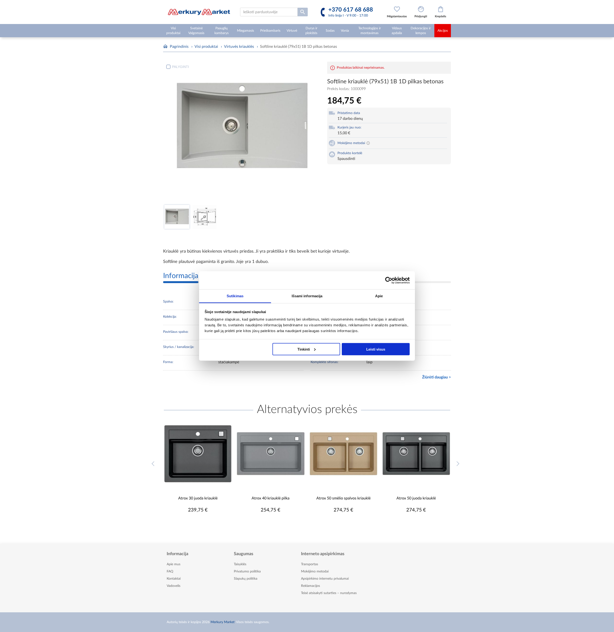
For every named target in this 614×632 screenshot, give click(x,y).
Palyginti (180, 67)
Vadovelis (173, 586)
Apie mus (173, 564)
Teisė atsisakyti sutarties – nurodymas (329, 593)
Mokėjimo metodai (315, 571)
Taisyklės (240, 564)
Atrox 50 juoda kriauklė (416, 498)
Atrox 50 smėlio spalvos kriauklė (343, 498)
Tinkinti (303, 349)
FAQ (170, 571)
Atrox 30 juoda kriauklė (198, 498)
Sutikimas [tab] (235, 296)
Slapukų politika (245, 578)
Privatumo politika (247, 571)
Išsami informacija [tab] (307, 296)
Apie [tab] (379, 296)
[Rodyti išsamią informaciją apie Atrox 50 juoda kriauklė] (416, 453)
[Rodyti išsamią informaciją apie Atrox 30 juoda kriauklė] (198, 453)
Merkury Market (223, 622)
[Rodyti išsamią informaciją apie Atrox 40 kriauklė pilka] (271, 453)
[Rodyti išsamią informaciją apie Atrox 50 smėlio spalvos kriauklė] (343, 453)
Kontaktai (174, 578)
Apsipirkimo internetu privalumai (325, 578)
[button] (458, 467)
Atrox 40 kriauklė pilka (270, 498)
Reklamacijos (310, 586)
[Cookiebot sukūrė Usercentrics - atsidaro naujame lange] (389, 280)
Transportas (309, 564)
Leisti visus (375, 349)
